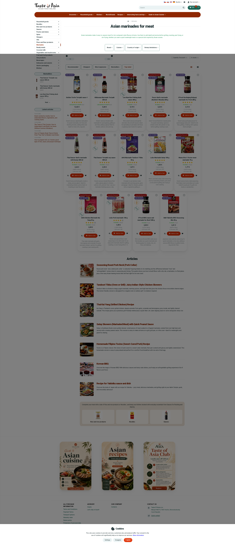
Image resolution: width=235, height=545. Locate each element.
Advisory (90, 504)
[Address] (148, 507)
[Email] (184, 2)
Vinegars (39, 37)
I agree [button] (128, 540)
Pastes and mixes (42, 32)
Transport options (69, 515)
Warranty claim (68, 517)
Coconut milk (41, 50)
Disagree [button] (118, 540)
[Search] (183, 8)
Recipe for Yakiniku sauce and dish (114, 383)
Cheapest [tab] (86, 67)
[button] (199, 8)
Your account (194, 2)
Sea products (41, 58)
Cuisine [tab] (119, 47)
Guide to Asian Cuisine (156, 15)
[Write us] (148, 515)
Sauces (39, 29)
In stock (195, 58)
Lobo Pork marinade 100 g (118, 218)
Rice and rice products (44, 27)
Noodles (39, 24)
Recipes (120, 15)
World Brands (110, 15)
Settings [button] (107, 540)
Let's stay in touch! (93, 510)
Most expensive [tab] (100, 67)
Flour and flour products (44, 42)
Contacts (114, 507)
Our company (116, 504)
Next (46, 102)
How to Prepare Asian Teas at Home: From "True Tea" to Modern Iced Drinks (46, 134)
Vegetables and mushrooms (46, 52)
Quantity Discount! (180, 58)
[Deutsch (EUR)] (173, 2)
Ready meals (40, 47)
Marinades (40, 45)
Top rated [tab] (127, 67)
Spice (38, 34)
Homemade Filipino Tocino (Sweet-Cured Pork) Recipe (123, 344)
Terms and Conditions (70, 509)
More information (138, 535)
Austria (179, 2)
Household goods (86, 15)
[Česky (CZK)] (164, 2)
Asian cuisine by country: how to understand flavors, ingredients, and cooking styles (45, 117)
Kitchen (99, 15)
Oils (37, 40)
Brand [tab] (109, 47)
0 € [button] (194, 7)
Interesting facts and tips (136, 15)
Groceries (72, 15)
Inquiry (89, 507)
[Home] (46, 6)
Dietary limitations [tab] (151, 47)
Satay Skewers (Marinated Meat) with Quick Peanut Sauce (125, 324)
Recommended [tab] (73, 67)
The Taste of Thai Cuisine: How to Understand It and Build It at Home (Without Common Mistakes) (45, 126)
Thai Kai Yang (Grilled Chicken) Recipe (115, 304)
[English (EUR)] (170, 2)
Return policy (67, 520)
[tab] (191, 67)
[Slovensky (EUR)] (167, 2)
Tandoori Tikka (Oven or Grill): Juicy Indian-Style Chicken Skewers (129, 284)
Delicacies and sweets (44, 63)
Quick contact (155, 516)
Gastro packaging (42, 65)
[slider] (67, 56)
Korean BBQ (103, 363)
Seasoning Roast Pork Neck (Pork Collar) (117, 265)
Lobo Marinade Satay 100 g (159, 158)
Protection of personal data (72, 523)
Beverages (40, 60)
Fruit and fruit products (44, 55)
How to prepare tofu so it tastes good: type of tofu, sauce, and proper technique (47, 141)
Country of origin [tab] (133, 47)
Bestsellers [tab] (115, 67)
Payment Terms (68, 512)
